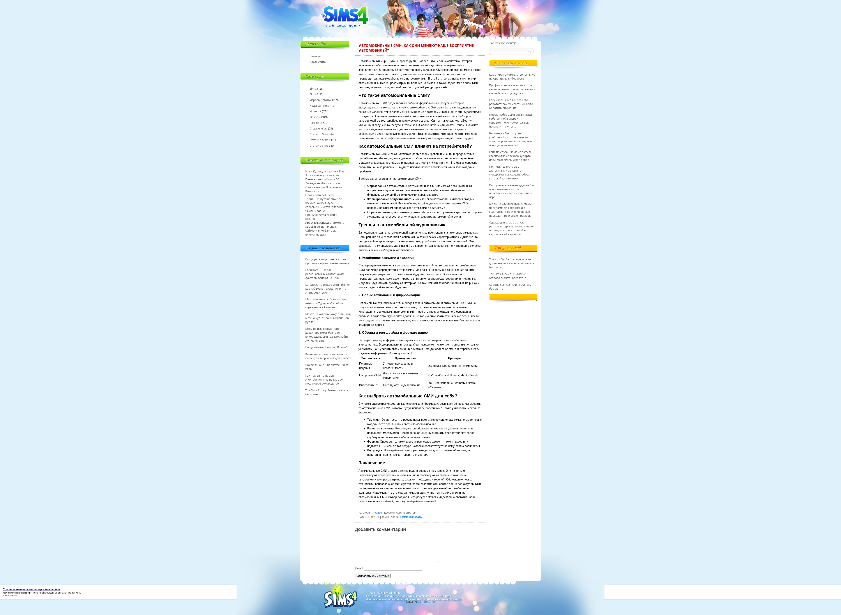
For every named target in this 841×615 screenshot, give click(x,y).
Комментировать (411, 517)
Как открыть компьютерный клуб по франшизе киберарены (512, 76)
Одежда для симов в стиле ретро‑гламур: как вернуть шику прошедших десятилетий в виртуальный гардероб (511, 228)
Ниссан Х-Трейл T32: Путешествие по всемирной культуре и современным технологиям (324, 201)
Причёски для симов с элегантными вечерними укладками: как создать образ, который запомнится (509, 172)
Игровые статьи (321, 100)
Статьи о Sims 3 (320, 134)
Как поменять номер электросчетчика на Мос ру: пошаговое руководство (324, 379)
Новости (315, 111)
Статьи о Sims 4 (320, 140)
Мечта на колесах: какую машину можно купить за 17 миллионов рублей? (328, 318)
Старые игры (318, 128)
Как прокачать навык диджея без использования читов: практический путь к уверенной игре (511, 191)
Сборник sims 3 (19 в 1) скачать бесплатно (510, 287)
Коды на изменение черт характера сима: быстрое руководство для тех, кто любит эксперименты (326, 334)
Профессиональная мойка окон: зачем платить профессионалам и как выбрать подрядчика (512, 89)
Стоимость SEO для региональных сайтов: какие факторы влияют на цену (324, 228)
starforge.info (426, 602)
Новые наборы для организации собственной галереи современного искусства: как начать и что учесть (511, 120)
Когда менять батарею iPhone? (326, 347)
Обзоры (315, 117)
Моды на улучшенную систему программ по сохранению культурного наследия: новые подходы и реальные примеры (510, 210)
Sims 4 (314, 94)
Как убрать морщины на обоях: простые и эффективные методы (327, 261)
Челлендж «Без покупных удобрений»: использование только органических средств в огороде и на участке (510, 139)
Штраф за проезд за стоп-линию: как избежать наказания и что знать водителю (327, 288)
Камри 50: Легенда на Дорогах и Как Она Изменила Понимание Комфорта (323, 185)
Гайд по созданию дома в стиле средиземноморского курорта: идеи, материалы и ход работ (510, 156)
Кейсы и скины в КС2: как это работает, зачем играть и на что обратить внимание (511, 104)
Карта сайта (318, 62)
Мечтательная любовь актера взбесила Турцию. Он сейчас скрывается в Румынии (325, 303)
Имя (359, 568)
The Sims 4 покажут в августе (324, 173)
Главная (315, 56)
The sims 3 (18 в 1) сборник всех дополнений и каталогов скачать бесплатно (511, 263)
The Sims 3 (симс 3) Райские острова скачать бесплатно (507, 276)
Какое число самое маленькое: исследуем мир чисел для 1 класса (328, 356)
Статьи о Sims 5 (320, 145)
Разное (377, 512)
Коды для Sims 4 (320, 106)
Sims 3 (314, 88)
